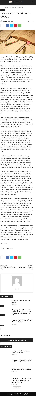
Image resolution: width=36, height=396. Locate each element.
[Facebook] (7, 25)
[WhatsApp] (19, 25)
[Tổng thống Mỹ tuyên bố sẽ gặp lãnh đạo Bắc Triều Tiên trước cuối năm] (5, 362)
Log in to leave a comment (17, 340)
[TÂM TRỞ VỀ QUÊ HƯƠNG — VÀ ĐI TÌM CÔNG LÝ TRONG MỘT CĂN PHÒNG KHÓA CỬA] (5, 381)
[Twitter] (11, 25)
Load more (16, 387)
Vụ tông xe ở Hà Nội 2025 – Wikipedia (22, 369)
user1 (5, 21)
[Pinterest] (15, 25)
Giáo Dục (7, 7)
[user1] (1, 21)
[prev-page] (1, 329)
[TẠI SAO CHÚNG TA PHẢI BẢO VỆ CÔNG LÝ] (5, 303)
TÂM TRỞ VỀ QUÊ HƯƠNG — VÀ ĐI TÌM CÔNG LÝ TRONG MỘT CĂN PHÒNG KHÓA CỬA (21, 380)
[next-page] (4, 329)
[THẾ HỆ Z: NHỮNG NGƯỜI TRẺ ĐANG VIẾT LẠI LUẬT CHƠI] (5, 323)
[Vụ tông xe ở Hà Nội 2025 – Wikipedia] (5, 372)
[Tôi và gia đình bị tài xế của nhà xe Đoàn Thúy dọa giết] (5, 353)
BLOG (2, 306)
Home (1, 7)
